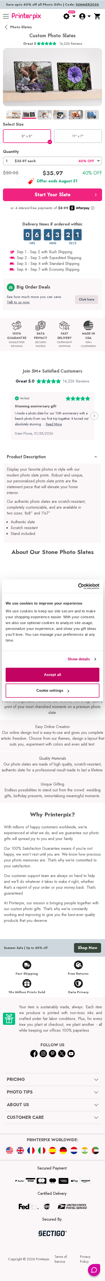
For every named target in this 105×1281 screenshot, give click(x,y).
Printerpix (42, 1259)
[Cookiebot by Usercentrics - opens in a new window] (78, 586)
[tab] (13, 114)
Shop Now (87, 948)
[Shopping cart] (97, 16)
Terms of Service (60, 1259)
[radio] (27, 136)
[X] (61, 1053)
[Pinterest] (52, 1053)
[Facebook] (34, 1053)
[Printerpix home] (26, 16)
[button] (52, 161)
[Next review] (94, 416)
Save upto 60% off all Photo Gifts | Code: (52, 4)
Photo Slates (21, 27)
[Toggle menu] (6, 16)
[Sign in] (85, 16)
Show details (79, 659)
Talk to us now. (18, 302)
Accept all (52, 675)
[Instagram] (43, 1053)
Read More (54, 424)
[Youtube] (71, 1053)
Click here (86, 299)
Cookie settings (49, 690)
